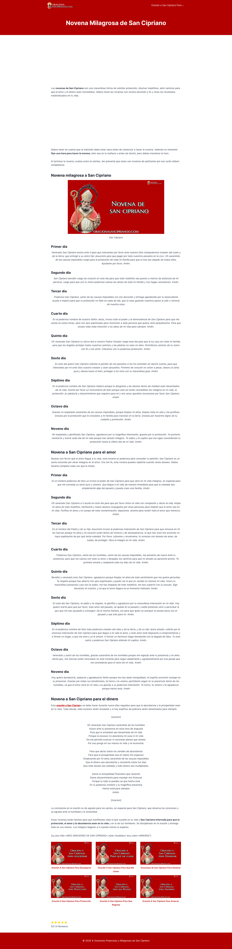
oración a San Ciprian (68, 705)
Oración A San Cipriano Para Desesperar (71, 867)
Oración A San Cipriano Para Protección (71, 901)
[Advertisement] (116, 63)
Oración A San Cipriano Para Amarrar (160, 901)
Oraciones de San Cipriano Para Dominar (161, 867)
